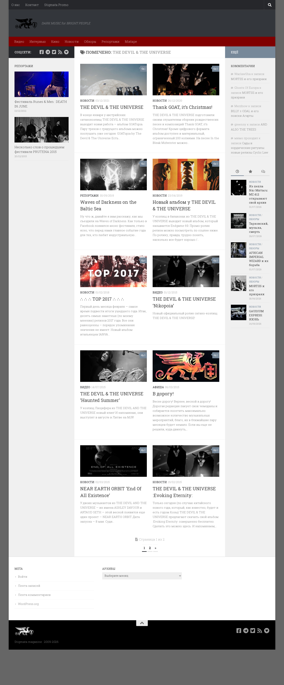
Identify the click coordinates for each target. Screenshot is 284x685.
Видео (19, 41)
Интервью (38, 41)
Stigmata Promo (56, 5)
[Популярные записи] (250, 172)
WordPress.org (28, 604)
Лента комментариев (34, 595)
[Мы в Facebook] (41, 52)
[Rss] (60, 52)
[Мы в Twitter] (54, 52)
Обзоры (90, 41)
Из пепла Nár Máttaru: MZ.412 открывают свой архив (258, 194)
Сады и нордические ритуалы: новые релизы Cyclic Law (249, 147)
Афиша (158, 387)
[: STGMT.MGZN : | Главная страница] (26, 23)
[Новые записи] (237, 172)
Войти (22, 576)
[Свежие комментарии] (263, 172)
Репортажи (110, 41)
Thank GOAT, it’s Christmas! (182, 107)
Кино (55, 41)
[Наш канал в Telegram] (47, 52)
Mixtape (131, 41)
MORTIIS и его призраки (249, 79)
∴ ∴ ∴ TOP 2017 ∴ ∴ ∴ (102, 299)
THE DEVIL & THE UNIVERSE (111, 107)
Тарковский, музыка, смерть (258, 228)
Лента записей (29, 586)
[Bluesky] (66, 52)
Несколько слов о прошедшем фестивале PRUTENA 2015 (39, 149)
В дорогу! (163, 394)
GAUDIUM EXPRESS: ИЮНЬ (256, 315)
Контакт (32, 5)
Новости (72, 41)
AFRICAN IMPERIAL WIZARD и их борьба (258, 259)
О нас (15, 5)
